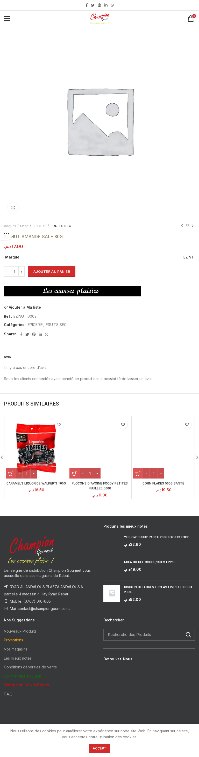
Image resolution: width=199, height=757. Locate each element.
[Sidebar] (6, 233)
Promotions (13, 640)
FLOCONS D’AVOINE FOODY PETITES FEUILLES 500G (100, 486)
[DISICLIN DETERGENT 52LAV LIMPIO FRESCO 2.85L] (111, 593)
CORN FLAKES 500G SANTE (163, 483)
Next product (192, 225)
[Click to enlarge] (13, 207)
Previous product (182, 225)
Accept (99, 748)
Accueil (10, 226)
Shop (24, 226)
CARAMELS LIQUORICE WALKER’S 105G (36, 483)
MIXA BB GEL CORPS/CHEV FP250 (149, 562)
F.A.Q (8, 694)
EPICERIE (39, 226)
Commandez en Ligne (22, 676)
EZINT (188, 257)
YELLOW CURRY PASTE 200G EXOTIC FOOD (156, 537)
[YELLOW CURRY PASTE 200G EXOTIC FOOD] (111, 543)
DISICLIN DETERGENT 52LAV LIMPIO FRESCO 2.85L (158, 590)
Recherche (188, 635)
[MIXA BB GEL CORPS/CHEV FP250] (111, 568)
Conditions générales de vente (30, 667)
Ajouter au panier (51, 271)
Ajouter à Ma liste (25, 307)
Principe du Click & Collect (26, 685)
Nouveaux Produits (20, 631)
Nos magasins (15, 649)
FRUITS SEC (61, 226)
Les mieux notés (18, 658)
